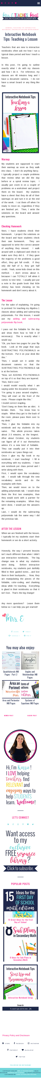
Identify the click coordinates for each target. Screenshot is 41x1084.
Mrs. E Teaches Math (25, 1071)
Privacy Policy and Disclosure (16, 1035)
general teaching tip (14, 28)
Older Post (32, 715)
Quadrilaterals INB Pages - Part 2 (11, 673)
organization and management (25, 30)
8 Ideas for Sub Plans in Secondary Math (20, 958)
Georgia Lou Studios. (16, 1073)
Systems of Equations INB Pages (30, 702)
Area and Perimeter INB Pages (11, 702)
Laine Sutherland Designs (26, 1074)
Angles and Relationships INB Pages (30, 674)
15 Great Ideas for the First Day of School (20, 921)
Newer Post (8, 715)
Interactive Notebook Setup (20, 997)
